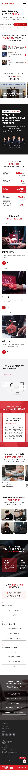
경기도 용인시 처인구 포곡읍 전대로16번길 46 (13, 754)
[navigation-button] (24, 3)
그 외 (14, 666)
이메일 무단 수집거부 (5, 728)
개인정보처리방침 (5, 723)
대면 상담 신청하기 (6, 201)
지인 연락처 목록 (14, 652)
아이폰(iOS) (14, 615)
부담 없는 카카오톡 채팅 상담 (14, 698)
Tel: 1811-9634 (5, 751)
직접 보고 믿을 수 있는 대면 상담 (14, 708)
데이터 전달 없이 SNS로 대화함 (14, 638)
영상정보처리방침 (5, 726)
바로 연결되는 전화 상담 (14, 694)
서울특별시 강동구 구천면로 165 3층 (11, 756)
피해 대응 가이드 (4, 731)
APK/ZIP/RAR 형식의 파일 (14, 629)
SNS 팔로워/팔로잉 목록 (14, 657)
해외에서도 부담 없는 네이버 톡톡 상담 (14, 712)
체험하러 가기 (7, 374)
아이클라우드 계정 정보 (14, 661)
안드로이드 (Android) (14, 610)
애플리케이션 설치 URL (14, 633)
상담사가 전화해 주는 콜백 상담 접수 (14, 703)
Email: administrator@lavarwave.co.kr (10, 752)
